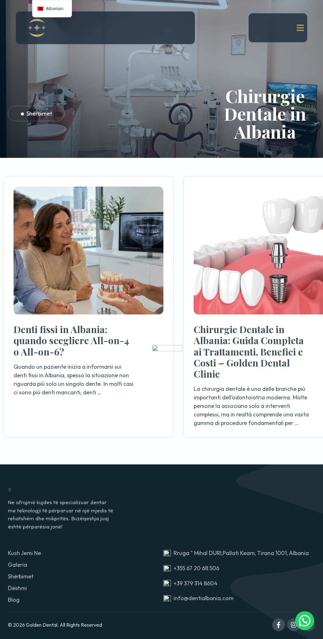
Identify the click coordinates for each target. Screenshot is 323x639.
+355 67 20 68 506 (196, 568)
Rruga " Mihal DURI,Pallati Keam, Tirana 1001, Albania (241, 553)
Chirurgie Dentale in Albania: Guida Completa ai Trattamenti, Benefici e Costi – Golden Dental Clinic (249, 351)
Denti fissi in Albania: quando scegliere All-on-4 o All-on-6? (71, 340)
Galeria (17, 564)
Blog (14, 599)
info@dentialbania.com (203, 598)
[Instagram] (293, 624)
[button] (304, 620)
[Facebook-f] (278, 624)
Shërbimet (39, 113)
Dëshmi (17, 588)
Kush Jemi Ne (24, 553)
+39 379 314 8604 (195, 583)
